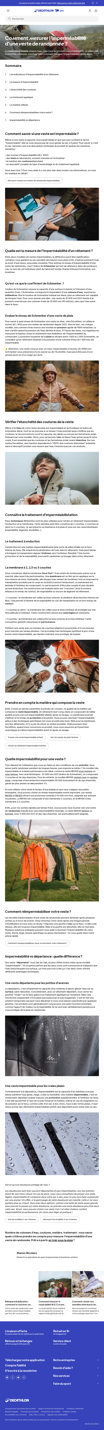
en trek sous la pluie (60, 1240)
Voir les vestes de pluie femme (64, 737)
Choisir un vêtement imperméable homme (27, 746)
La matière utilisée (19, 105)
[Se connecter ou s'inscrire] (90, 11)
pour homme (85, 771)
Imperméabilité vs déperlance (25, 120)
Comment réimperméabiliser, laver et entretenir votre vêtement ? (37, 943)
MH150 (18, 795)
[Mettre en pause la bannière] (93, 3)
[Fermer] (97, 3)
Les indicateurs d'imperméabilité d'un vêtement (34, 74)
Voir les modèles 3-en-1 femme (22, 1219)
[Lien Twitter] (13, 1377)
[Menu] (8, 11)
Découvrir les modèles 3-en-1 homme (60, 1219)
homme (9, 814)
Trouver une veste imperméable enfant (25, 737)
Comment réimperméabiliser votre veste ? (31, 112)
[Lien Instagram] (24, 1377)
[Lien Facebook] (7, 1377)
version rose (80, 777)
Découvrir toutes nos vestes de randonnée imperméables (34, 180)
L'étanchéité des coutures (23, 89)
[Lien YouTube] (18, 1377)
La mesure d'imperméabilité (24, 82)
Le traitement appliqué (21, 97)
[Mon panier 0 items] (96, 11)
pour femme (11, 774)
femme (85, 811)
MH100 (8, 795)
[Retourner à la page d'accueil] (49, 10)
